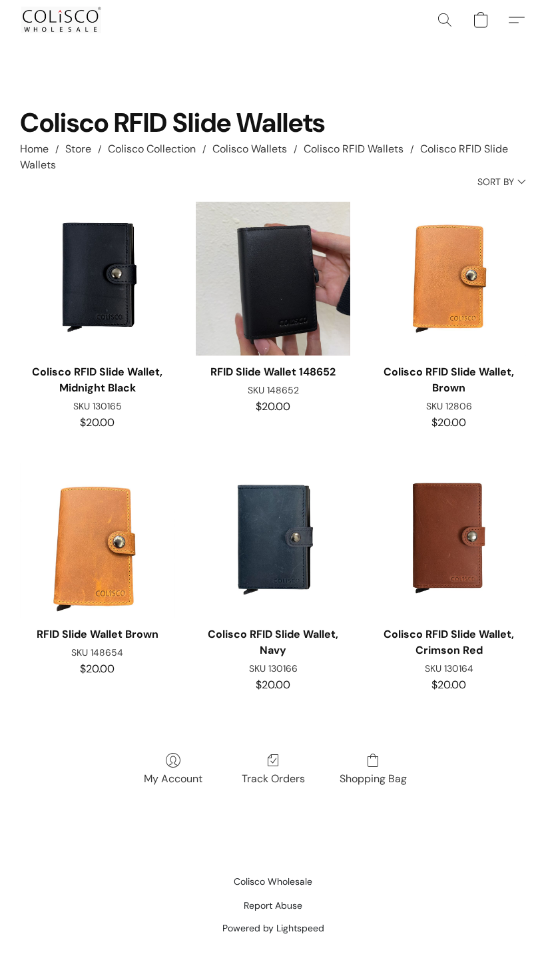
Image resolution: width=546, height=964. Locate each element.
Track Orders (273, 779)
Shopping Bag (373, 779)
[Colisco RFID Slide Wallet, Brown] (449, 279)
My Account (173, 779)
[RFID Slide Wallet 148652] (273, 279)
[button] (61, 20)
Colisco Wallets (249, 149)
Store (78, 149)
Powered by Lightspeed (273, 928)
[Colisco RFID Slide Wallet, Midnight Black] (97, 279)
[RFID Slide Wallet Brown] (97, 540)
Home (34, 149)
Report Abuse (273, 905)
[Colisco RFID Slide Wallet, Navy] (273, 540)
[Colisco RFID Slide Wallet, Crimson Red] (449, 540)
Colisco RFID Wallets (354, 149)
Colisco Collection (152, 149)
